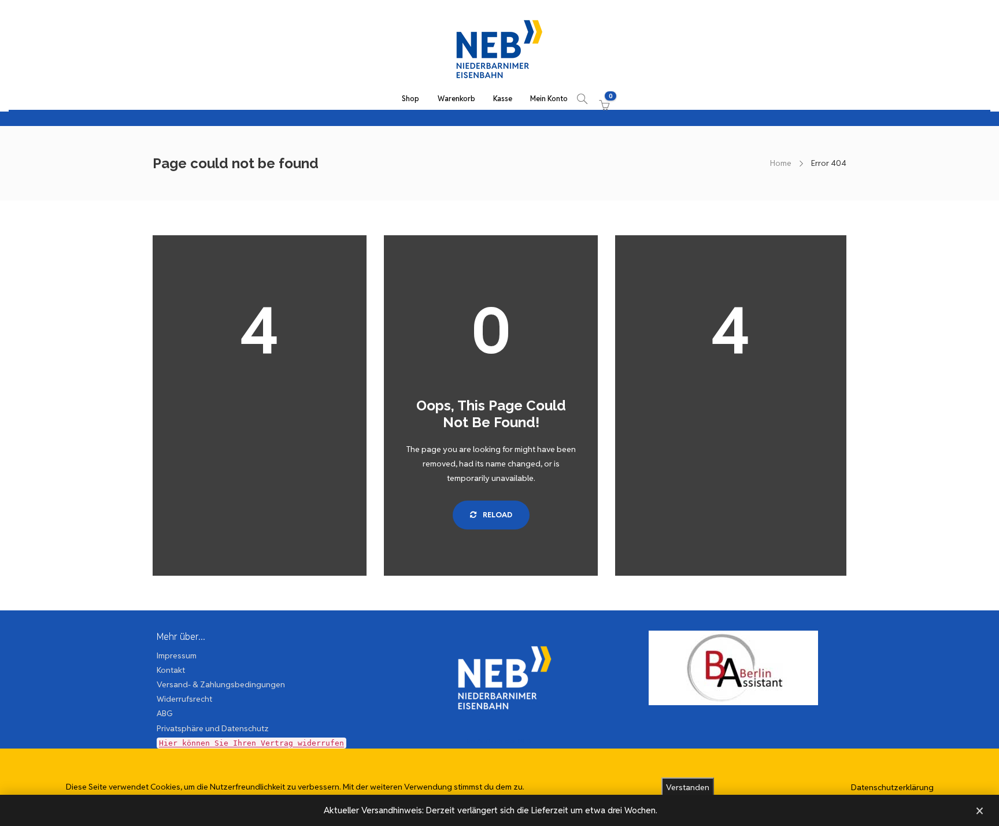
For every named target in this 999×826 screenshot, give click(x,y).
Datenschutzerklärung (892, 787)
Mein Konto (549, 98)
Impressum (177, 655)
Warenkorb (456, 98)
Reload (496, 515)
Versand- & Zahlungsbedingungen (221, 684)
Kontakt (171, 670)
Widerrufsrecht (184, 699)
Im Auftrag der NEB (499, 740)
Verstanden (687, 787)
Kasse (502, 98)
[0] (602, 98)
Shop (410, 98)
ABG (165, 713)
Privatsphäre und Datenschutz (213, 728)
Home (780, 163)
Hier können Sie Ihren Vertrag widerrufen (251, 743)
